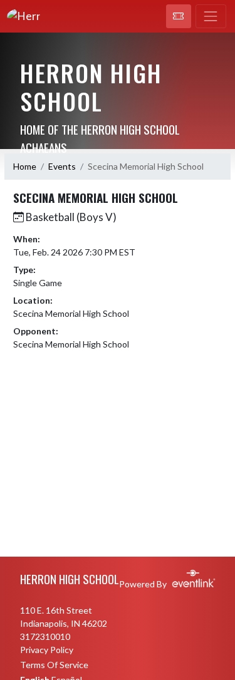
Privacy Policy (46, 649)
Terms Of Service (54, 664)
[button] (178, 16)
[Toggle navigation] (211, 16)
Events (62, 166)
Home (24, 166)
